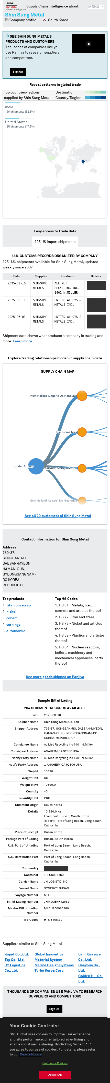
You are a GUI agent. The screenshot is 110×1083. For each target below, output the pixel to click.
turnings (13, 625)
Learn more (22, 341)
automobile (15, 631)
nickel (11, 612)
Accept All (55, 1074)
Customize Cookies (55, 1063)
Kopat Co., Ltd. (17, 954)
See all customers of (58, 516)
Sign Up (18, 71)
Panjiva (15, 6)
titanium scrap (18, 605)
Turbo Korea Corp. (49, 970)
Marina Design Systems (54, 965)
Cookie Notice (30, 1054)
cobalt (11, 618)
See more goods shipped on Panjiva (55, 677)
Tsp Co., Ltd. (15, 960)
